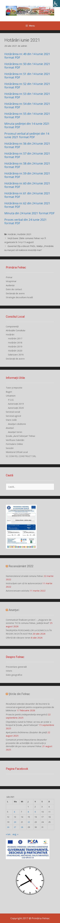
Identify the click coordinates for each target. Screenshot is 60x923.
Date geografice (14, 674)
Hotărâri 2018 (15, 342)
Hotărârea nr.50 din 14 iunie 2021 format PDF (27, 65)
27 (15, 827)
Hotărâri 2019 (15, 346)
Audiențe (10, 285)
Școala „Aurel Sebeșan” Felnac (20, 435)
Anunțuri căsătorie (17, 423)
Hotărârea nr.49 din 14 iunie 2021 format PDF (27, 55)
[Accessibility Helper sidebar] (56, 3)
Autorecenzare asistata (17, 590)
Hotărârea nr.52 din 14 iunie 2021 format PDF (27, 85)
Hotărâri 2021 (24, 234)
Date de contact (14, 289)
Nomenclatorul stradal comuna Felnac (24, 575)
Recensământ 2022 (21, 566)
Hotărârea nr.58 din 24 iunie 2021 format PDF (27, 165)
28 (22, 827)
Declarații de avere (15, 293)
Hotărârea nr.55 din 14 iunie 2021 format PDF (27, 115)
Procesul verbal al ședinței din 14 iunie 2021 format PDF (26, 135)
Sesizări (10, 448)
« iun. (8, 834)
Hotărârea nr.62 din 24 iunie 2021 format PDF (27, 205)
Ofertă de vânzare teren (18, 637)
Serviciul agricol (13, 415)
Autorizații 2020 (16, 407)
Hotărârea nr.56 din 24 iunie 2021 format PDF (27, 145)
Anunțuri (10, 427)
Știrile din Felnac (19, 694)
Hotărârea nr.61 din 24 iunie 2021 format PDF (27, 195)
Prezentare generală (16, 666)
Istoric (9, 670)
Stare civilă (11, 419)
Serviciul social (13, 411)
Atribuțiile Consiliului (15, 330)
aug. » (15, 834)
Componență (12, 326)
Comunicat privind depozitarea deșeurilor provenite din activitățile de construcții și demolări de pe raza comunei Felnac (26, 743)
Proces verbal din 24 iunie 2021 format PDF (25, 221)
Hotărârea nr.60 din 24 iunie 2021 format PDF (27, 185)
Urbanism (10, 395)
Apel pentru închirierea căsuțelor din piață (26, 732)
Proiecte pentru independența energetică (26, 714)
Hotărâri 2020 (15, 350)
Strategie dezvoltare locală (19, 297)
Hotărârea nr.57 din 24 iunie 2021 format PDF (27, 155)
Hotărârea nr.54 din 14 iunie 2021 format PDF (27, 105)
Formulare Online (14, 443)
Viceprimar (11, 281)
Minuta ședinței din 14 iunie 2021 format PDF (27, 125)
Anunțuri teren (15, 431)
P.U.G (11, 399)
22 (29, 822)
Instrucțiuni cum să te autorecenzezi (24, 583)
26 (8, 827)
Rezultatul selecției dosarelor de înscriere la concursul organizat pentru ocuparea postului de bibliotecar (30, 707)
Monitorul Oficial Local (17, 452)
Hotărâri (12, 234)
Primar (9, 277)
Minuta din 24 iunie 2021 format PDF (29, 213)
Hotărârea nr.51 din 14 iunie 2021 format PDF (27, 75)
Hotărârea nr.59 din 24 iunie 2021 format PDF (27, 175)
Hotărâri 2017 (15, 338)
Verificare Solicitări (15, 440)
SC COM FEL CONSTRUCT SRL (21, 456)
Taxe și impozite (14, 387)
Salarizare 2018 (16, 354)
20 (15, 822)
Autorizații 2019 (16, 403)
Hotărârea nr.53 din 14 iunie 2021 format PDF (27, 95)
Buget (9, 391)
